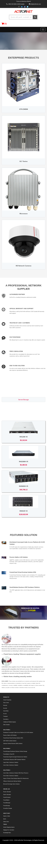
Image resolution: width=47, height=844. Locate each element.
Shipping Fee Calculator (8, 829)
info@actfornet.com (35, 4)
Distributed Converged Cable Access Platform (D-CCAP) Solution (18, 732)
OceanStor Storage (7, 808)
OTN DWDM (23, 109)
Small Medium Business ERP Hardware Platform (25, 587)
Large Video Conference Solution (10, 762)
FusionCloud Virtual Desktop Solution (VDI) (23, 572)
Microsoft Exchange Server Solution (11, 784)
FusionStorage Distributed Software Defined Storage (15, 751)
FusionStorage (6, 805)
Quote (4, 818)
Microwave (24, 213)
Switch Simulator (7, 794)
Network (5, 705)
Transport (5, 716)
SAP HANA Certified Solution (9, 740)
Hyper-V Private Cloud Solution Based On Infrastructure (16, 778)
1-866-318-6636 (12, 4)
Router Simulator (7, 791)
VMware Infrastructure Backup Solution (12, 781)
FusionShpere (6, 800)
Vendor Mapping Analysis (9, 827)
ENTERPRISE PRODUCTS (23, 57)
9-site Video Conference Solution (10, 775)
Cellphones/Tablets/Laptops (9, 721)
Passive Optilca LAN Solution (19, 557)
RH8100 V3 (24, 511)
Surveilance (6, 719)
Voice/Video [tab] (23, 415)
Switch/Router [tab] (23, 405)
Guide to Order (6, 816)
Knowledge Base (7, 832)
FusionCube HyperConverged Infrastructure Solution (15, 756)
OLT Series (23, 161)
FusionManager (6, 802)
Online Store (6, 821)
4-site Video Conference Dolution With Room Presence (15, 773)
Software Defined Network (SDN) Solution (12, 743)
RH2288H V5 (23, 461)
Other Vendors (6, 724)
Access (5, 713)
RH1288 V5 (24, 437)
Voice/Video (6, 710)
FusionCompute (6, 797)
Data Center (6, 702)
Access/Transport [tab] (23, 410)
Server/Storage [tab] (23, 399)
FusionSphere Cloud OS (8, 754)
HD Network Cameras (23, 266)
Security (5, 708)
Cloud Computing (7, 699)
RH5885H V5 (23, 486)
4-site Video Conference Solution (10, 765)
